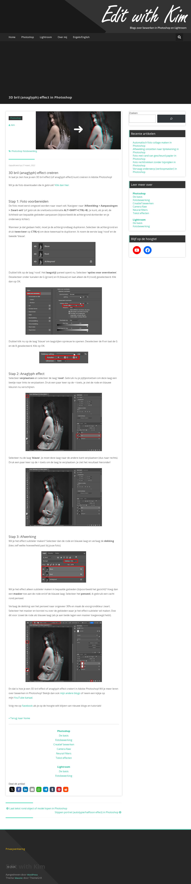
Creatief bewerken (63, 744)
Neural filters (140, 210)
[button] (12, 789)
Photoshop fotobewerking (24, 151)
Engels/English (81, 37)
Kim (13, 125)
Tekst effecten (64, 758)
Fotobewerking (63, 740)
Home (12, 37)
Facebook (27, 705)
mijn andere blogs (70, 693)
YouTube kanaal (23, 697)
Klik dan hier (62, 185)
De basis (63, 735)
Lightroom (46, 37)
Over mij (62, 37)
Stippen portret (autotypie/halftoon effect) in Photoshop (86, 812)
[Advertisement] (95, 72)
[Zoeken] (171, 119)
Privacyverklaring (15, 849)
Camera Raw (64, 749)
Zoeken (133, 113)
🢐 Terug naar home (19, 718)
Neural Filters (63, 753)
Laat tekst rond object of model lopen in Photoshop (38, 808)
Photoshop (27, 37)
